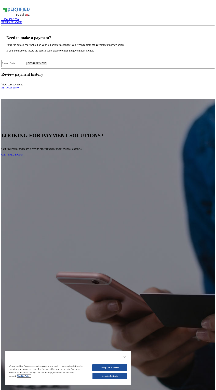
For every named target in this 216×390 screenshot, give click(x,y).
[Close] (124, 357)
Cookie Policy (24, 376)
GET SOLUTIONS (12, 154)
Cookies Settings (110, 376)
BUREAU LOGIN (11, 22)
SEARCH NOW (10, 87)
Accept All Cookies (110, 367)
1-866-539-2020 (10, 19)
